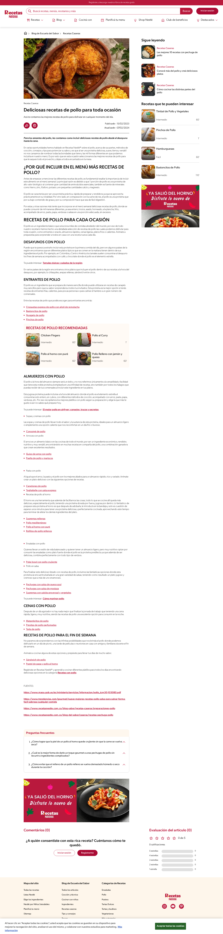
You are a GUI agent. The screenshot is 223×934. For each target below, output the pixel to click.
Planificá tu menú (31, 909)
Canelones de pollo (36, 486)
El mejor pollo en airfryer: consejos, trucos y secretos (71, 410)
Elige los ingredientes (33, 900)
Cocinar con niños (70, 900)
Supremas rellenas (35, 519)
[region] (111, 926)
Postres (105, 900)
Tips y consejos (69, 914)
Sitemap (27, 914)
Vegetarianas (108, 914)
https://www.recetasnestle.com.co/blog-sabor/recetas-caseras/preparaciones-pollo (69, 708)
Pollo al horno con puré (38, 527)
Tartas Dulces (108, 904)
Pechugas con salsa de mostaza (42, 589)
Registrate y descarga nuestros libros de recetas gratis (111, 2)
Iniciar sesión (64, 853)
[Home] (25, 34)
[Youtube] (173, 906)
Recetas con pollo (67, 673)
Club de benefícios (177, 20)
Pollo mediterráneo (36, 523)
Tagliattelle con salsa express (41, 490)
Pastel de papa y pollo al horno (42, 664)
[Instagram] (164, 906)
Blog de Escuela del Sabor (45, 33)
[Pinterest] (181, 906)
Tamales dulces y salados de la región (62, 263)
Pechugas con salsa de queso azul (43, 584)
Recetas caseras (69, 909)
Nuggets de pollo (35, 315)
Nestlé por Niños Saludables (36, 904)
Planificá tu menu (115, 20)
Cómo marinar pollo (53, 599)
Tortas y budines (109, 909)
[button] (27, 125)
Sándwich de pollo (36, 660)
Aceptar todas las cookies (170, 926)
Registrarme (87, 853)
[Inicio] (13, 14)
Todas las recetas (31, 890)
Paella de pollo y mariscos (39, 458)
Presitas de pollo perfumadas (41, 625)
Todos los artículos (70, 890)
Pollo (104, 895)
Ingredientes (67, 904)
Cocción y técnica (70, 895)
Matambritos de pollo (37, 621)
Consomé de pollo (35, 431)
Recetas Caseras (71, 33)
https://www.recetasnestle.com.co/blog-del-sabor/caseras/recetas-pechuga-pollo (68, 715)
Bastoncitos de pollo (36, 311)
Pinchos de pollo (35, 319)
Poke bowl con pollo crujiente (41, 562)
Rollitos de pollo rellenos (39, 531)
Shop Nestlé (145, 20)
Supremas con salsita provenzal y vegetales (48, 593)
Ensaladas (106, 890)
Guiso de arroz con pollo (38, 454)
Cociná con (85, 20)
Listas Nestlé (29, 895)
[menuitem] (35, 21)
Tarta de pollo (33, 629)
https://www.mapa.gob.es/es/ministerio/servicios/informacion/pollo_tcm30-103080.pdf (72, 692)
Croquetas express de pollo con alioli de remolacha (52, 307)
